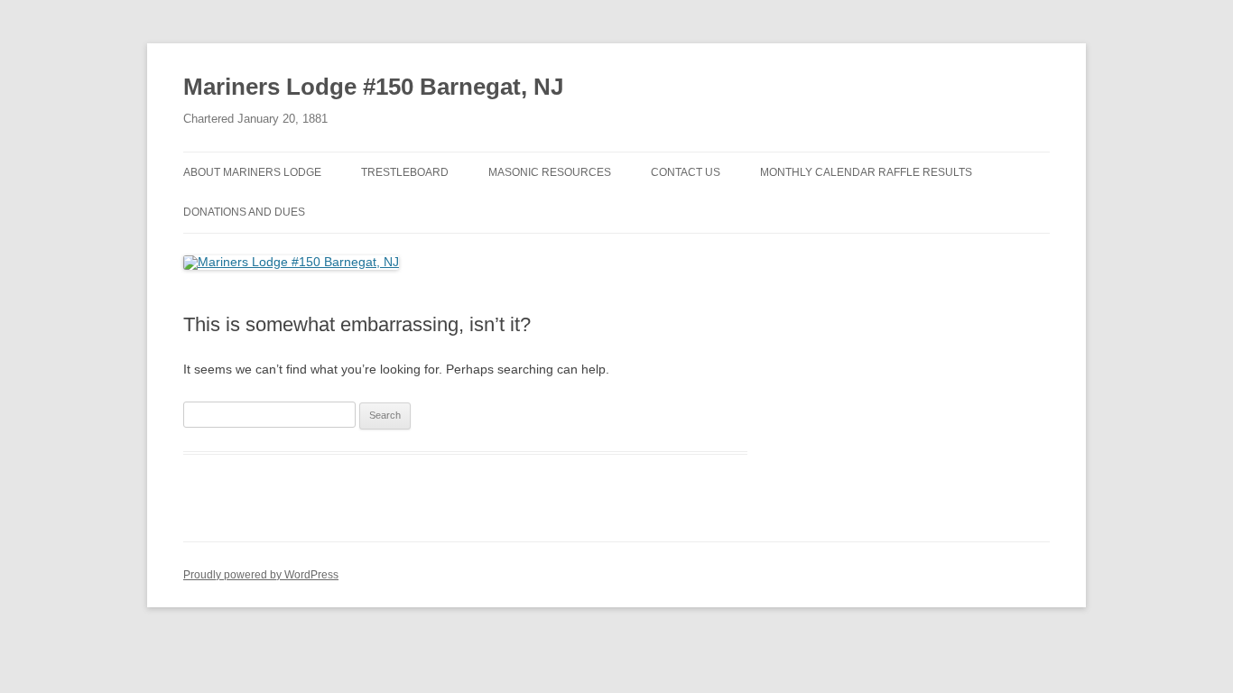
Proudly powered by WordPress (260, 574)
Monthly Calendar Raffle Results (866, 172)
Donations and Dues (244, 212)
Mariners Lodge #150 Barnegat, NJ (373, 86)
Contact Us (685, 172)
